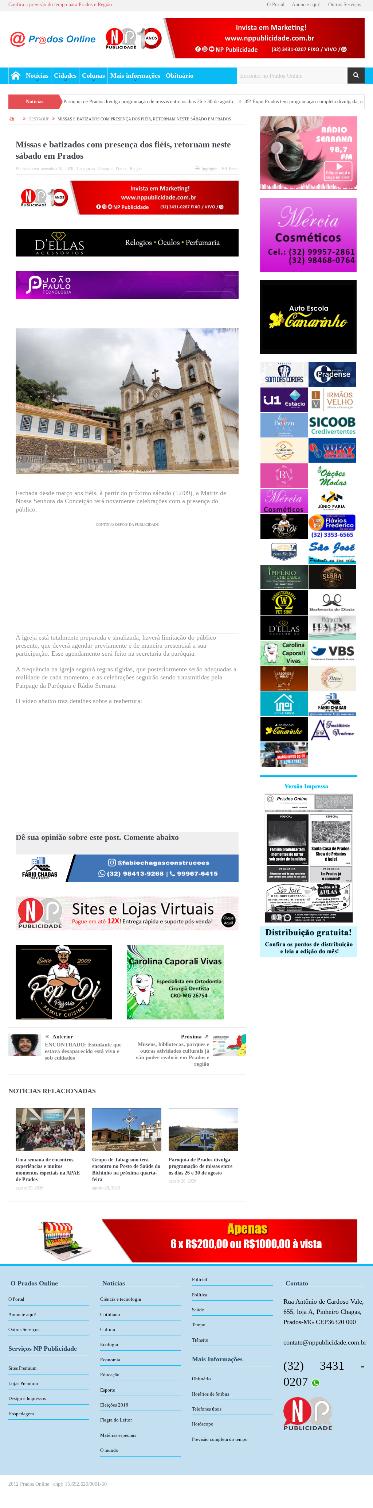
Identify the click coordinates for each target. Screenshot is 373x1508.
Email (234, 168)
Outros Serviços (344, 4)
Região (136, 168)
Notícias (37, 75)
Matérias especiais (118, 1435)
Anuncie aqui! (306, 4)
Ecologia (109, 1344)
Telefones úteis (206, 1409)
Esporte (107, 1390)
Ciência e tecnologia (120, 1299)
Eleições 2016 (114, 1405)
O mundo (109, 1450)
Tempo (198, 1324)
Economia (110, 1359)
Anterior (62, 1037)
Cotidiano (110, 1314)
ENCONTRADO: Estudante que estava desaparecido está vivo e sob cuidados (83, 1051)
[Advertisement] (127, 582)
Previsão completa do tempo (220, 1439)
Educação (109, 1374)
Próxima (191, 1037)
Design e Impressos (27, 1398)
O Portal (275, 4)
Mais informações (135, 75)
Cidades (65, 75)
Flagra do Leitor (116, 1420)
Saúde (198, 1309)
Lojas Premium (23, 1383)
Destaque (105, 168)
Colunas (93, 75)
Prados (121, 168)
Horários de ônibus (210, 1394)
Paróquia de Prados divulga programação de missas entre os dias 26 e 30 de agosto (98, 101)
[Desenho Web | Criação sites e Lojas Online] (307, 1412)
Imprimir (209, 168)
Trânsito (200, 1340)
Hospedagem (21, 1413)
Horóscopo (202, 1424)
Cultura (107, 1329)
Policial (199, 1279)
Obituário (179, 75)
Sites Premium (22, 1368)
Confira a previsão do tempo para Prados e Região (60, 4)
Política (199, 1294)
